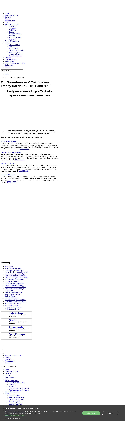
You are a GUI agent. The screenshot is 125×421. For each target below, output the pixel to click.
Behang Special (14, 52)
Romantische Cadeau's (13, 294)
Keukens (8, 17)
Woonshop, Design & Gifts (14, 279)
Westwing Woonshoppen (14, 292)
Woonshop (9, 266)
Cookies (7, 363)
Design (11, 32)
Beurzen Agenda (16, 327)
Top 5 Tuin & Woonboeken (14, 283)
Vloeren (7, 19)
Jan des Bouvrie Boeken (11, 152)
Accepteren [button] (91, 413)
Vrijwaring (8, 359)
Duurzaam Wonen (11, 15)
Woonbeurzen (10, 21)
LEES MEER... (24, 149)
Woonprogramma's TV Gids (15, 63)
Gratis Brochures (11, 59)
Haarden (8, 58)
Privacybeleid (9, 361)
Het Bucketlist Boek (12, 281)
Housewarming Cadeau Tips (15, 274)
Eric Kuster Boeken (9, 141)
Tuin (6, 23)
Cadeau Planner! (10, 296)
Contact (8, 357)
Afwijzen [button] (110, 413)
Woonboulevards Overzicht (15, 38)
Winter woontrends (12, 24)
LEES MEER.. (12, 182)
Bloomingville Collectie (13, 303)
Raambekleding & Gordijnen (15, 34)
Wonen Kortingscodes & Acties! (16, 272)
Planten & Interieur (15, 56)
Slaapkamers (9, 61)
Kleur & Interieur (14, 45)
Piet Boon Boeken (8, 163)
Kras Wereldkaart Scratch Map (16, 276)
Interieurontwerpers (16, 54)
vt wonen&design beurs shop (15, 300)
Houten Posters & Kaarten (14, 285)
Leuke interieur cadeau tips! (14, 270)
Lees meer (38, 413)
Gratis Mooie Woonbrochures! (15, 302)
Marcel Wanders (8, 174)
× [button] (123, 407)
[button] (42, 415)
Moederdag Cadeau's (12, 305)
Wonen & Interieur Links (13, 355)
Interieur (7, 43)
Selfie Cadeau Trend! (12, 309)
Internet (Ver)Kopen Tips (13, 307)
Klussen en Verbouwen (13, 27)
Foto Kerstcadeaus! (12, 298)
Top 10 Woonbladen (12, 41)
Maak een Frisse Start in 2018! (15, 287)
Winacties (13, 320)
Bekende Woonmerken (13, 47)
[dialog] (62, 413)
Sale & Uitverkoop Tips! (13, 268)
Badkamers (9, 65)
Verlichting (12, 30)
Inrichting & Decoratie (16, 50)
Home (7, 13)
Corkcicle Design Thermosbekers (16, 278)
